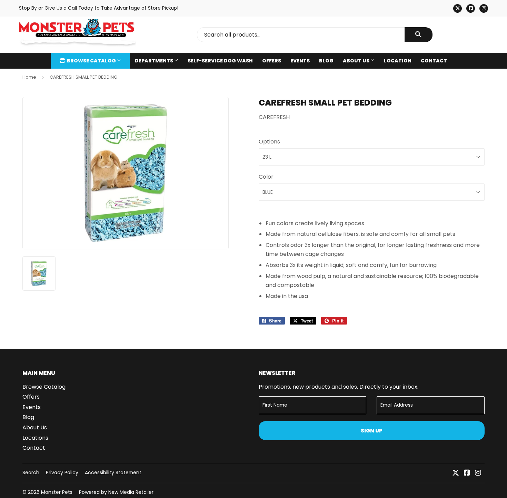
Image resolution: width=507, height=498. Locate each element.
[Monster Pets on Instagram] (478, 473)
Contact (434, 60)
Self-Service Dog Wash (220, 60)
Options (269, 142)
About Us (356, 60)
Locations (35, 438)
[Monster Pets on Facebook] (467, 473)
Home (29, 77)
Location (397, 60)
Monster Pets (56, 492)
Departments (154, 60)
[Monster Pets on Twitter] (455, 473)
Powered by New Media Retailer (116, 492)
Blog (326, 60)
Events (300, 60)
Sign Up (371, 430)
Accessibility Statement (113, 472)
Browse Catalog (91, 60)
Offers (271, 60)
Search (30, 472)
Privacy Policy (62, 472)
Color (266, 177)
